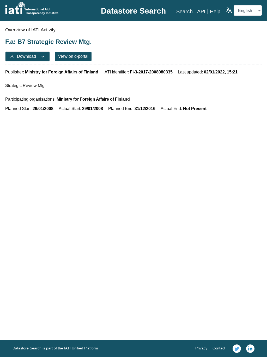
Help (215, 11)
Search (184, 11)
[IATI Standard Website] (48, 8)
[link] (237, 348)
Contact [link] (219, 348)
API (201, 11)
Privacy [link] (201, 348)
